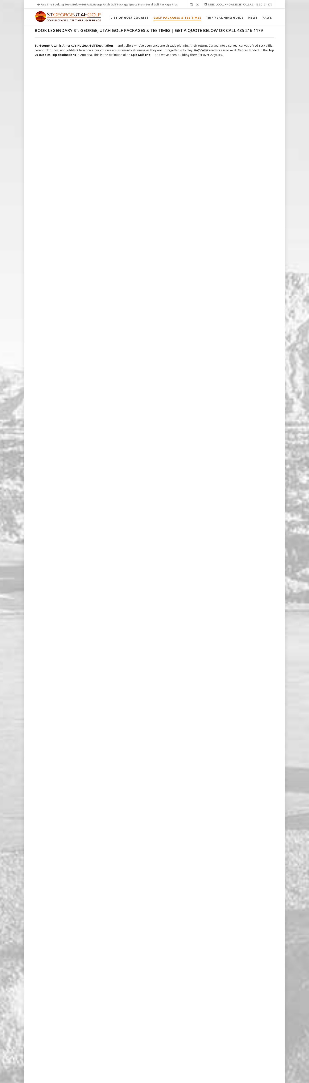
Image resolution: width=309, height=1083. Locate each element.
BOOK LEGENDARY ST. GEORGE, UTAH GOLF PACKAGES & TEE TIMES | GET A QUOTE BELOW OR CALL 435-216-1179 (149, 30)
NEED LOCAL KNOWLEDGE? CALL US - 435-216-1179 (240, 4)
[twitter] (198, 4)
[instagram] (192, 4)
